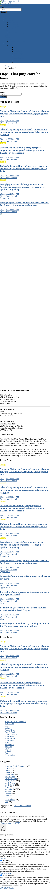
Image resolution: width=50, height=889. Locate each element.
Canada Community (16, 33)
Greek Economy (15, 24)
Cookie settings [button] (6, 823)
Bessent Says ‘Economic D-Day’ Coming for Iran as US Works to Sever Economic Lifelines (24, 624)
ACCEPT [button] (16, 823)
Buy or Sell (18, 62)
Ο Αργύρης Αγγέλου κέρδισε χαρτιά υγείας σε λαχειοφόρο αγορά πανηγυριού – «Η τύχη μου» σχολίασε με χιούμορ (22, 187)
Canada (7, 31)
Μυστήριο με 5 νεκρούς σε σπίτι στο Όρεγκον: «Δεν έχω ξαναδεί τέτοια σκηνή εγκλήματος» (24, 203)
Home (7, 16)
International (9, 18)
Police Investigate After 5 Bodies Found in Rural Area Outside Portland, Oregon (23, 608)
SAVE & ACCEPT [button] (7, 888)
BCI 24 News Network (8, 123)
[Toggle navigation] (1, 5)
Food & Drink (19, 58)
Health (16, 60)
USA (6, 35)
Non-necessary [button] (5, 873)
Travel (16, 56)
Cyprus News (10, 29)
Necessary (6, 860)
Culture (16, 47)
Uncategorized (10, 755)
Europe (7, 37)
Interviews (18, 52)
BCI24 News (9, 43)
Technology (18, 54)
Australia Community (17, 41)
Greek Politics (14, 22)
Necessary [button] (4, 858)
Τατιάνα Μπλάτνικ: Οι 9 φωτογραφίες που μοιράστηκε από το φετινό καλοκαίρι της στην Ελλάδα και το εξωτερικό (22, 150)
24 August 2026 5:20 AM (9, 583)
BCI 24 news (9, 724)
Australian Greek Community (15, 722)
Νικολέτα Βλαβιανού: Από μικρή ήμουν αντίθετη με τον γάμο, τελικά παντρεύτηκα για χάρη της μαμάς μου (24, 113)
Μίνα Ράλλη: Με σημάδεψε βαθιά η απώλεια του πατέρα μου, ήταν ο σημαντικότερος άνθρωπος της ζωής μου (24, 132)
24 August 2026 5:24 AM (9, 210)
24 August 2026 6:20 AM (9, 121)
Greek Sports (14, 27)
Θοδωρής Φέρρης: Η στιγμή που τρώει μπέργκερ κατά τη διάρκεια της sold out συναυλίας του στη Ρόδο (23, 168)
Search (2, 7)
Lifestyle (17, 50)
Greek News (9, 20)
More (11, 45)
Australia (8, 39)
